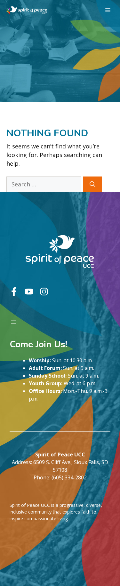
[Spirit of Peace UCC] (26, 10)
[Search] (92, 184)
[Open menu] (13, 322)
